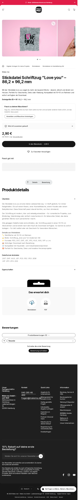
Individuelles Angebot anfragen (47, 408)
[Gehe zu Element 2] (40, 59)
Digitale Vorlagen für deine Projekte (18, 66)
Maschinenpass (65, 410)
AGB (47, 497)
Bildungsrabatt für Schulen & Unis (47, 398)
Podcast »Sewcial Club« (47, 418)
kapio (69, 494)
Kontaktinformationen (39, 497)
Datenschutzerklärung (20, 497)
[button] (73, 489)
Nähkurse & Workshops (64, 419)
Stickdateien (36, 66)
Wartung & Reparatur (67, 402)
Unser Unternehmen (67, 423)
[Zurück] (3, 2)
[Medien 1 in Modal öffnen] (53, 23)
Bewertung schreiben (38, 351)
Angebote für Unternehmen (45, 393)
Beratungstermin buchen (66, 398)
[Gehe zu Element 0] (37, 59)
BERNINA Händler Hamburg (66, 414)
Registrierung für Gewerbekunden (46, 428)
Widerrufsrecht (54, 497)
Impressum (30, 497)
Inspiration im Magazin (45, 413)
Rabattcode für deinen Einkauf (46, 423)
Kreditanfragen (46, 432)
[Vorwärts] (74, 2)
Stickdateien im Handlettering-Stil (53, 66)
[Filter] (4, 341)
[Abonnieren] (41, 456)
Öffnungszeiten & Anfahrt (66, 406)
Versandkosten (18, 137)
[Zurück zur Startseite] (3, 66)
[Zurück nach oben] (28, 182)
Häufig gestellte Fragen (46, 403)
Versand (61, 497)
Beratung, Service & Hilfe (67, 393)
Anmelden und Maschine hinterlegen (19, 116)
